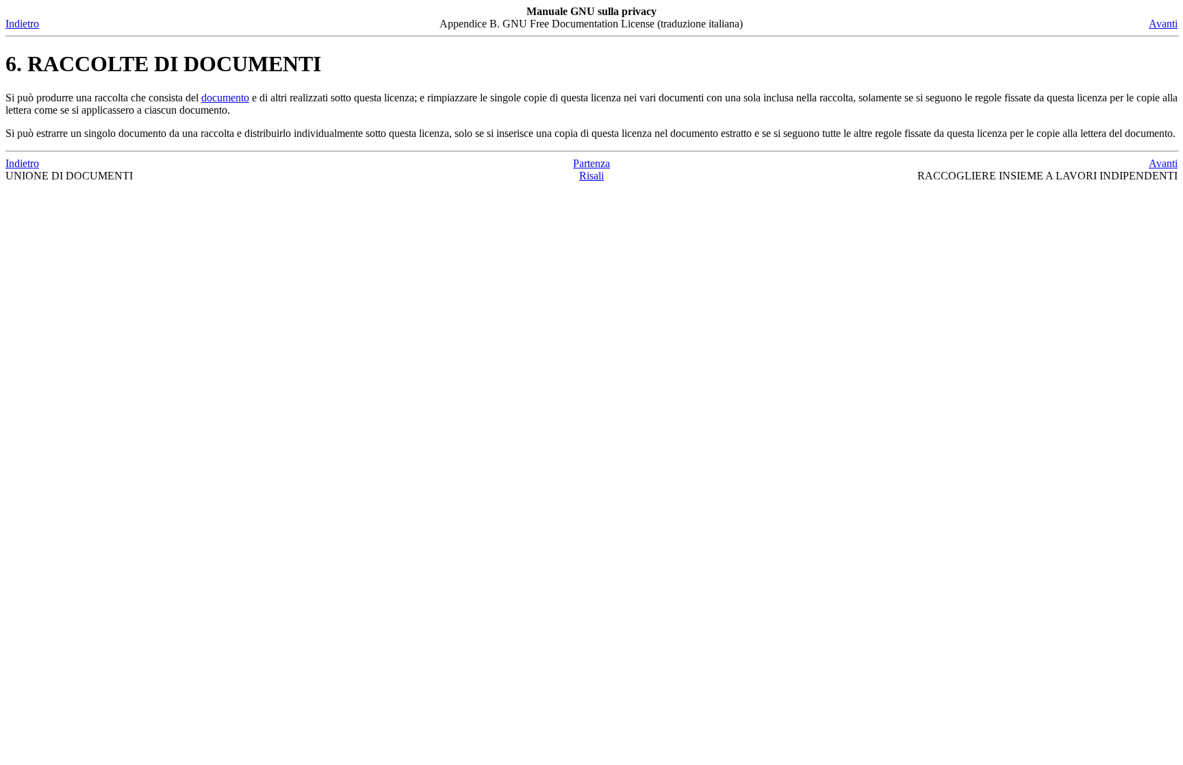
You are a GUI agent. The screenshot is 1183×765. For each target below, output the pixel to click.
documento (225, 97)
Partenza (591, 163)
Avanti (1163, 23)
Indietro (22, 23)
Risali (591, 175)
